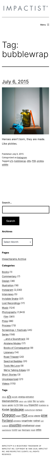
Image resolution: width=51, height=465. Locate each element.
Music (5, 307)
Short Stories (9, 374)
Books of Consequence (16, 347)
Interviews (7, 294)
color (29, 401)
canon (21, 401)
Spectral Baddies (13, 361)
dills (29, 161)
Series (5, 334)
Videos (5, 383)
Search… (7, 202)
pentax (31, 416)
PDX (34, 161)
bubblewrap (20, 161)
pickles (40, 161)
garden (10, 405)
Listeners (9, 352)
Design (6, 281)
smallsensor (28, 425)
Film (6, 316)
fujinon (4, 405)
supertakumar (6, 430)
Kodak (6, 409)
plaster (37, 416)
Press (5, 321)
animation (29, 397)
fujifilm (41, 401)
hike (21, 405)
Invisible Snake (10, 298)
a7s (11, 161)
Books (5, 272)
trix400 (14, 430)
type (19, 430)
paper (18, 416)
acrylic (15, 397)
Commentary (9, 276)
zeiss (38, 429)
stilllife (5, 165)
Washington (26, 430)
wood (33, 430)
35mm (4, 397)
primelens (17, 421)
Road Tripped (11, 356)
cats (25, 401)
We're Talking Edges (15, 370)
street (37, 425)
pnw (44, 415)
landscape (17, 409)
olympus (38, 410)
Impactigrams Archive (14, 259)
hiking (26, 405)
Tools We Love (12, 365)
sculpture (5, 426)
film (34, 401)
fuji (38, 401)
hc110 (16, 405)
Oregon (8, 415)
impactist (33, 405)
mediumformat (29, 410)
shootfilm (15, 425)
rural (42, 421)
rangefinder (27, 420)
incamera (42, 405)
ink (48, 405)
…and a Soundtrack (14, 339)
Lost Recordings (11, 303)
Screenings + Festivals (14, 330)
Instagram (22, 158)
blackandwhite (10, 400)
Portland (7, 420)
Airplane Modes (12, 343)
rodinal (36, 420)
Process (6, 325)
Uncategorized (10, 379)
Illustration (8, 285)
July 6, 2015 (15, 81)
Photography (9, 312)
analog (21, 397)
